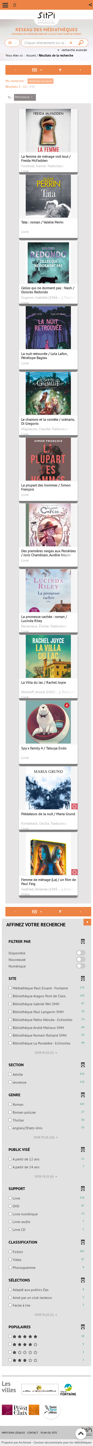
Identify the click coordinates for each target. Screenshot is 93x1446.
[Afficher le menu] (5, 5)
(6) (45, 1176)
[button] (90, 5)
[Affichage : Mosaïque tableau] (38, 70)
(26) (45, 1137)
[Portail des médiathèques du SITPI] (46, 31)
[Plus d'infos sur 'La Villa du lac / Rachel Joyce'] (48, 670)
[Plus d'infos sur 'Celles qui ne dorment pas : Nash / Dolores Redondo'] (48, 273)
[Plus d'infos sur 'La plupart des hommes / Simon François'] (48, 474)
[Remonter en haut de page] (81, 1434)
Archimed (25, 1442)
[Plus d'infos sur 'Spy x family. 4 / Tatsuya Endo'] (48, 735)
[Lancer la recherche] (81, 43)
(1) (45, 1315)
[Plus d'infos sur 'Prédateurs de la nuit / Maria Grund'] (48, 802)
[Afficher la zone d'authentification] (16, 5)
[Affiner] (60, 70)
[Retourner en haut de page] (87, 922)
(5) (45, 1053)
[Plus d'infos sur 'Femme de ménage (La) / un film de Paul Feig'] (48, 868)
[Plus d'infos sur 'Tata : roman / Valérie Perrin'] (48, 208)
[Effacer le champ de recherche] (71, 43)
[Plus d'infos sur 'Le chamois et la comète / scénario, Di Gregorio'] (48, 402)
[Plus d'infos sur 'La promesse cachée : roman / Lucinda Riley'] (48, 605)
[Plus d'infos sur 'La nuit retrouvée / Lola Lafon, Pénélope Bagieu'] (48, 336)
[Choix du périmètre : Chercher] (12, 43)
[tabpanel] (46, 716)
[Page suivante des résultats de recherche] (80, 70)
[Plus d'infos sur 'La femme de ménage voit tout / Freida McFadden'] (48, 144)
